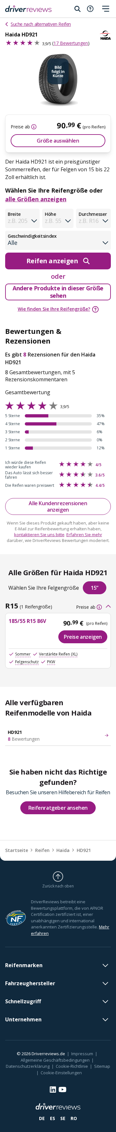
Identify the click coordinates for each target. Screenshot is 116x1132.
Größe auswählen (58, 140)
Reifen (42, 850)
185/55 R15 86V (27, 621)
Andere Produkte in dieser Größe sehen (58, 291)
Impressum (82, 1054)
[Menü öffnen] (106, 8)
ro (74, 1118)
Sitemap (102, 1066)
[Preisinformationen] (33, 126)
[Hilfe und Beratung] (90, 8)
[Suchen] (77, 8)
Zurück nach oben (57, 885)
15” (94, 587)
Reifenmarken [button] (24, 965)
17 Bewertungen (70, 43)
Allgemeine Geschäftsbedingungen (55, 1060)
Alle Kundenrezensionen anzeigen (58, 506)
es (52, 1118)
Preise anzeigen (83, 636)
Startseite (16, 850)
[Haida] (105, 35)
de (42, 1118)
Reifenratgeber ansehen (58, 807)
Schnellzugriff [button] (23, 1001)
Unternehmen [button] (23, 1019)
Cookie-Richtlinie (72, 1066)
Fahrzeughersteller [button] (30, 983)
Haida (63, 850)
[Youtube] (62, 1089)
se (62, 1118)
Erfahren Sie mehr (84, 534)
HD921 (84, 850)
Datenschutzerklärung (28, 1066)
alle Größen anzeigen (35, 199)
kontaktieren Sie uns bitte (39, 534)
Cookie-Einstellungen (61, 1073)
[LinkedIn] (53, 1089)
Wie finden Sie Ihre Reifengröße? (54, 309)
